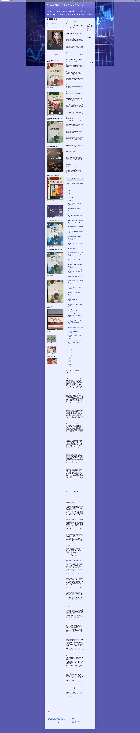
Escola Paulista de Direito (76, 721)
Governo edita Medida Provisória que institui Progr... (75, 257)
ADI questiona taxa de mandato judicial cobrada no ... (75, 290)
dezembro (70, 196)
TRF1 (49, 708)
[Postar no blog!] (68, 180)
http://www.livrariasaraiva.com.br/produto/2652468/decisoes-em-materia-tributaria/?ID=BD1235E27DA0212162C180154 (58, 723)
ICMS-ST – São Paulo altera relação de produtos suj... (74, 341)
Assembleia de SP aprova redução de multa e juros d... (75, 314)
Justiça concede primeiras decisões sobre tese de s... (75, 211)
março (70, 352)
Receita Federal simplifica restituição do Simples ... (75, 329)
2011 (68, 364)
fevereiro (70, 353)
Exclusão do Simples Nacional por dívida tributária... (74, 209)
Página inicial (75, 184)
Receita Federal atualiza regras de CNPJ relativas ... (75, 227)
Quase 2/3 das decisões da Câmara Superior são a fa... (75, 281)
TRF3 (49, 711)
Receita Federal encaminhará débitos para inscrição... (74, 218)
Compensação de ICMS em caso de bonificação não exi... (75, 223)
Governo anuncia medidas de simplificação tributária (75, 237)
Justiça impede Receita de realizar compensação (75, 309)
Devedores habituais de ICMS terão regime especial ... (75, 345)
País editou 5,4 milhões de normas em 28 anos (75, 327)
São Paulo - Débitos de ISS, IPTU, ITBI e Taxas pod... (75, 311)
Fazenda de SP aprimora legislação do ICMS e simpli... (75, 255)
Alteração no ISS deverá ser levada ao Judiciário (75, 333)
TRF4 (49, 712)
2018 (68, 193)
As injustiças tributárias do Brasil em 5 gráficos (75, 276)
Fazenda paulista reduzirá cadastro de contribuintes (74, 239)
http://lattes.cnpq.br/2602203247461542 (53, 54)
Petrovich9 (72, 725)
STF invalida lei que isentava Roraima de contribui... (74, 321)
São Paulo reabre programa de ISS (73, 225)
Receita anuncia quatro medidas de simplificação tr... (75, 244)
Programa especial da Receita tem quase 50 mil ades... (75, 241)
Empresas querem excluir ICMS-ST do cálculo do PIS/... (75, 300)
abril (69, 350)
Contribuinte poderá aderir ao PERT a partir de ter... (75, 262)
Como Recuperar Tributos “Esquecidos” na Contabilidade (75, 267)
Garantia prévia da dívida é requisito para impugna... (74, 336)
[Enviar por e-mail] (67, 180)
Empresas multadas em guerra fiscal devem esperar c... (75, 234)
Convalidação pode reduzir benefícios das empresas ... (74, 285)
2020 (68, 190)
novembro (70, 197)
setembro (70, 200)
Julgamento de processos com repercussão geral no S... (75, 270)
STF (48, 704)
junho (70, 347)
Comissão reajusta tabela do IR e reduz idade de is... (75, 246)
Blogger (80, 725)
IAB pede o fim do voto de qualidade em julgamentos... (74, 204)
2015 (68, 358)
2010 (68, 366)
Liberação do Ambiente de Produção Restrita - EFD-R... (75, 295)
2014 (68, 360)
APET (73, 718)
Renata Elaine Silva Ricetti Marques (65, 5)
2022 (68, 188)
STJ (48, 706)
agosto (70, 202)
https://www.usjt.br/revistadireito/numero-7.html (73, 560)
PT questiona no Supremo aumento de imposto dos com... (75, 265)
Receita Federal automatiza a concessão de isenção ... (74, 298)
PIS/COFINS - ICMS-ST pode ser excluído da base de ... (75, 343)
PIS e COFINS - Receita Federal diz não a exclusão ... (74, 318)
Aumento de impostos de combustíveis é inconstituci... (74, 213)
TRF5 (49, 714)
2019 (68, 191)
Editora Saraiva (74, 719)
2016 (68, 357)
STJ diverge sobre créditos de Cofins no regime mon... (75, 316)
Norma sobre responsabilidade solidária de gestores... (74, 332)
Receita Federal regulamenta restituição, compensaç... (74, 293)
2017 (68, 194)
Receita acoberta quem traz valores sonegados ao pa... (75, 307)
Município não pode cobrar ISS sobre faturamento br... (74, 326)
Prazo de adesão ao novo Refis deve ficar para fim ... (75, 216)
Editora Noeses (50, 720)
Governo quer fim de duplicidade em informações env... (74, 229)
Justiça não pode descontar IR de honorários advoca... (75, 260)
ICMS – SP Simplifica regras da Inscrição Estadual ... (74, 250)
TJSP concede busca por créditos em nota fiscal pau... (75, 232)
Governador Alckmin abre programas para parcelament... (74, 288)
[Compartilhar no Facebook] (70, 180)
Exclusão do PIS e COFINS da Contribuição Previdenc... (75, 323)
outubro (70, 199)
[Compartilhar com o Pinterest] (71, 180)
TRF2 (49, 710)
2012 (68, 363)
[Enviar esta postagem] (80, 178)
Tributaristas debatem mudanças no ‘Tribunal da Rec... (75, 302)
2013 (68, 361)
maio (69, 349)
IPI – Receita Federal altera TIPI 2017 (74, 248)
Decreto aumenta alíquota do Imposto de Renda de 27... (75, 274)
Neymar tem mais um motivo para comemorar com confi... (75, 253)
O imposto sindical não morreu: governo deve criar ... (75, 278)
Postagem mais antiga (79, 183)
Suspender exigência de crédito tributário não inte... (75, 206)
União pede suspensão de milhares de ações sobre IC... (75, 272)
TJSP (48, 707)
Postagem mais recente (70, 183)
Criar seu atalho (49, 25)
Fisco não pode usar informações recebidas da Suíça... (75, 283)
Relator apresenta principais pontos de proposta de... (75, 221)
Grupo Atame (74, 722)
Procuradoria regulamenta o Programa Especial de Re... (75, 338)
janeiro (70, 355)
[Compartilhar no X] (69, 180)
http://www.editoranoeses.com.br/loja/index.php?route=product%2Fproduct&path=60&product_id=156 (56, 719)
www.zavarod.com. (72, 502)
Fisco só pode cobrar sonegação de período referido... (75, 305)
